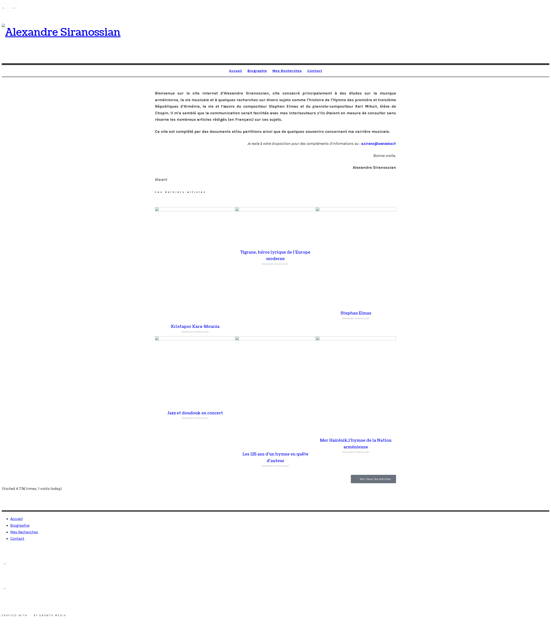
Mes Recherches (287, 71)
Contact (314, 71)
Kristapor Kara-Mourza (195, 326)
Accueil (235, 71)
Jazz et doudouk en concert (195, 413)
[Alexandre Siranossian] (61, 32)
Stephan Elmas (356, 313)
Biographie (257, 71)
